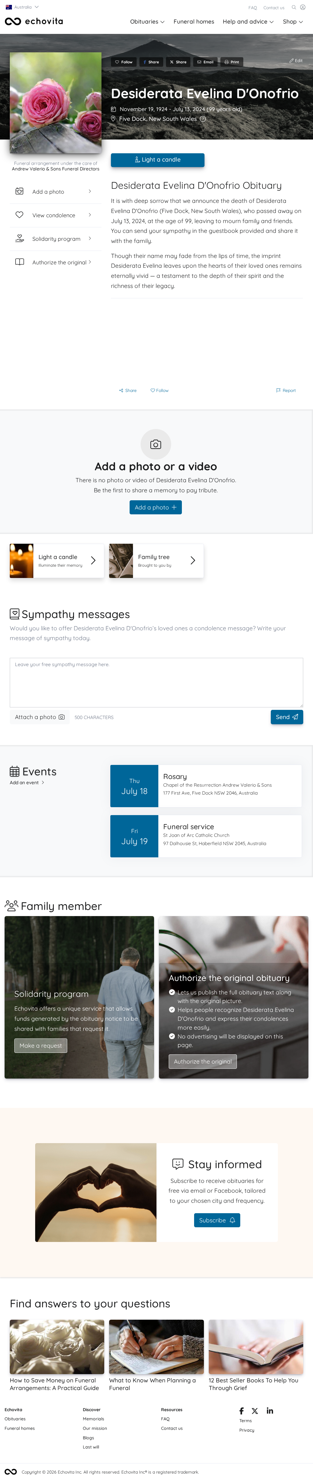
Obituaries (144, 21)
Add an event (24, 782)
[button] (22, 7)
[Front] (34, 21)
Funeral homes (194, 21)
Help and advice (245, 21)
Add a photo (152, 507)
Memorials (93, 1419)
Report (289, 390)
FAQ (253, 7)
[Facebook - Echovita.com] (241, 1412)
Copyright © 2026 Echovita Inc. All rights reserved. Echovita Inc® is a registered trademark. (110, 1472)
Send (283, 717)
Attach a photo (35, 717)
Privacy (246, 1430)
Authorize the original (203, 1061)
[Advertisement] (207, 341)
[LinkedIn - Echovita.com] (270, 1412)
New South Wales (173, 118)
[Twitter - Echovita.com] (254, 1412)
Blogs (88, 1438)
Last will (91, 1447)
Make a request (41, 1045)
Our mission (95, 1428)
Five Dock (132, 118)
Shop (290, 21)
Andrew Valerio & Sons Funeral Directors (55, 169)
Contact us (274, 7)
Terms (245, 1420)
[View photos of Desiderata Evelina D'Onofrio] (55, 102)
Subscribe (213, 1220)
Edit (298, 60)
